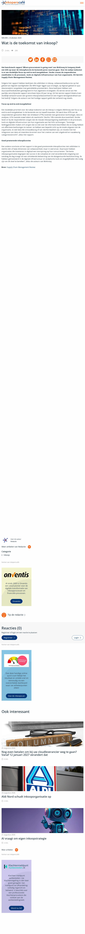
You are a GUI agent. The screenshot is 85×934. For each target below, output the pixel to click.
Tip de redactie (15, 614)
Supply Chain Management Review (21, 167)
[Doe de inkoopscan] (16, 675)
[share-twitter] (30, 59)
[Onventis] (16, 587)
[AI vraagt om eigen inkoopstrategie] (42, 826)
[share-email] (54, 59)
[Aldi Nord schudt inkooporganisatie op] (42, 784)
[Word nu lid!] (16, 886)
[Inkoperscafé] (13, 3)
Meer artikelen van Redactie (14, 546)
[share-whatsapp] (48, 59)
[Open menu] (81, 3)
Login (76, 637)
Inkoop (7, 555)
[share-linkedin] (36, 59)
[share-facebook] (42, 59)
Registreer (8, 637)
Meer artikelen (7, 850)
